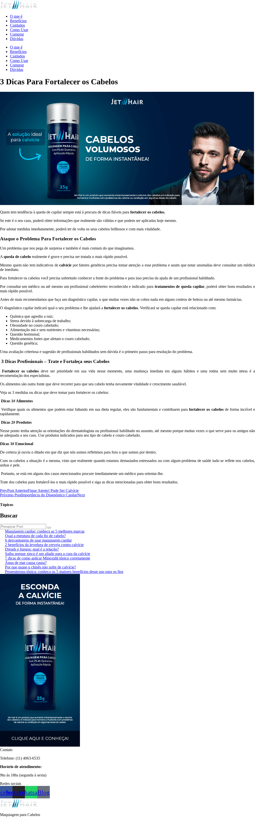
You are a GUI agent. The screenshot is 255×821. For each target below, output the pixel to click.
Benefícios (18, 21)
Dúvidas (16, 39)
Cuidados (17, 25)
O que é (16, 16)
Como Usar (19, 30)
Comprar (17, 34)
